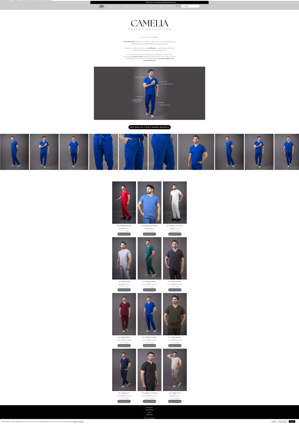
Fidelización (149, 414)
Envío (127, 231)
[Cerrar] (297, 421)
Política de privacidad (78, 421)
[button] (117, 6)
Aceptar (292, 421)
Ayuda (149, 412)
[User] (177, 6)
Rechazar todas (283, 421)
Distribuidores (149, 410)
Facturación (149, 407)
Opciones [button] (274, 421)
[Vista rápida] (124, 202)
